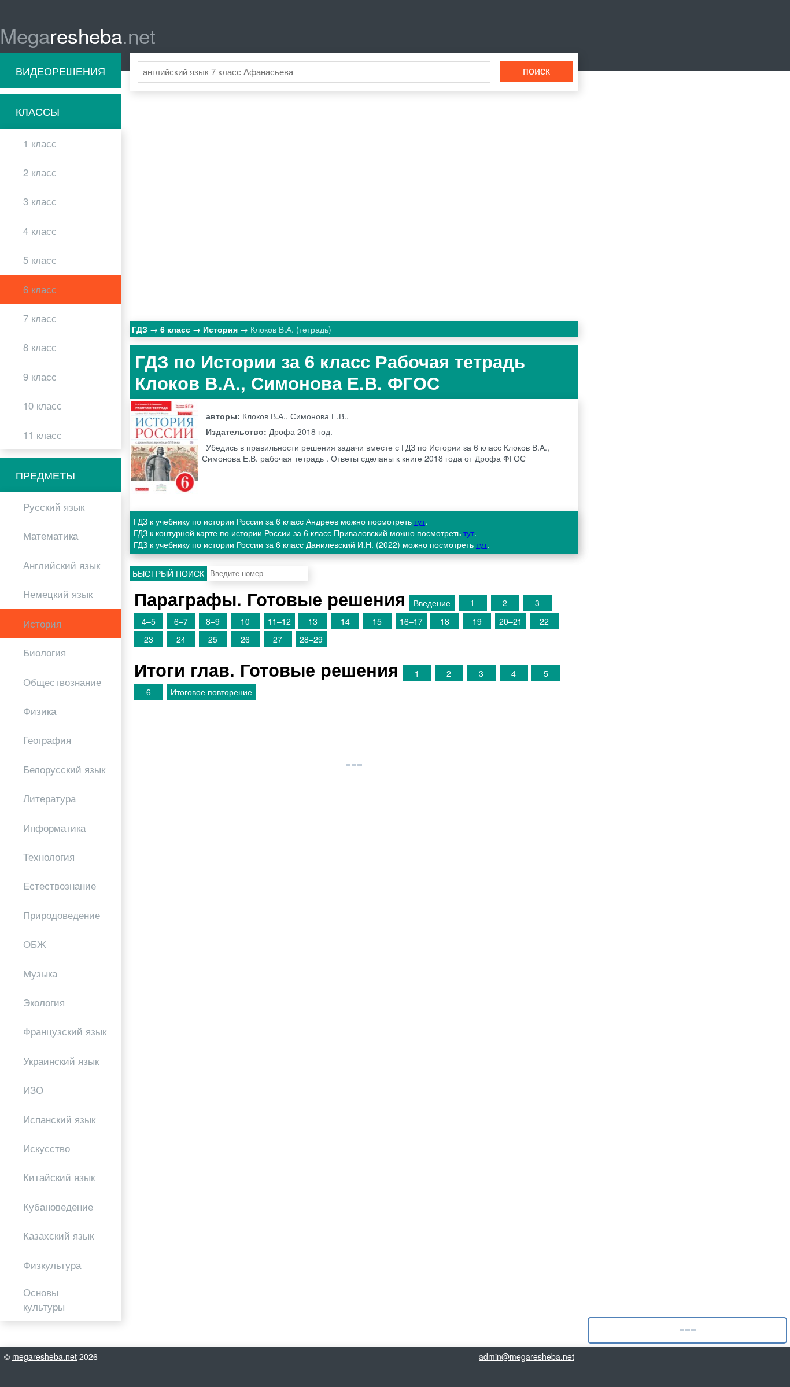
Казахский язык (58, 1235)
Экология (44, 1002)
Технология (49, 857)
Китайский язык (59, 1177)
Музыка (40, 973)
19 (477, 621)
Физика (39, 711)
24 (181, 639)
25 (212, 639)
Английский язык (61, 565)
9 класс (40, 376)
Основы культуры (44, 1299)
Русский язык (53, 507)
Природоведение (61, 915)
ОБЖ (34, 944)
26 (245, 639)
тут (419, 521)
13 (313, 621)
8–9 (213, 621)
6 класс (40, 289)
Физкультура (52, 1265)
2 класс (40, 172)
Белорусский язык (64, 769)
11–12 (279, 621)
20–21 (510, 621)
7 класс (40, 318)
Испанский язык (59, 1119)
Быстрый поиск (168, 573)
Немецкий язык (58, 594)
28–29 (311, 639)
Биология (44, 652)
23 (148, 639)
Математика (50, 536)
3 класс (40, 201)
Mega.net (78, 35)
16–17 (411, 621)
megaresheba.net (44, 1356)
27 (277, 639)
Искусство (46, 1148)
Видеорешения (60, 70)
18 (444, 621)
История (42, 623)
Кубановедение (58, 1206)
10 (245, 621)
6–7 (181, 621)
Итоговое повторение (211, 692)
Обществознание (62, 682)
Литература (49, 798)
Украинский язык (61, 1061)
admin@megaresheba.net (526, 1356)
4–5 (149, 621)
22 (544, 621)
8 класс (40, 347)
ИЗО (33, 1090)
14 (345, 621)
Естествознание (59, 885)
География (47, 740)
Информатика (54, 828)
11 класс (42, 435)
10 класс (42, 405)
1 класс (40, 143)
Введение (432, 602)
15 (377, 621)
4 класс (40, 231)
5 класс (40, 260)
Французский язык (64, 1031)
